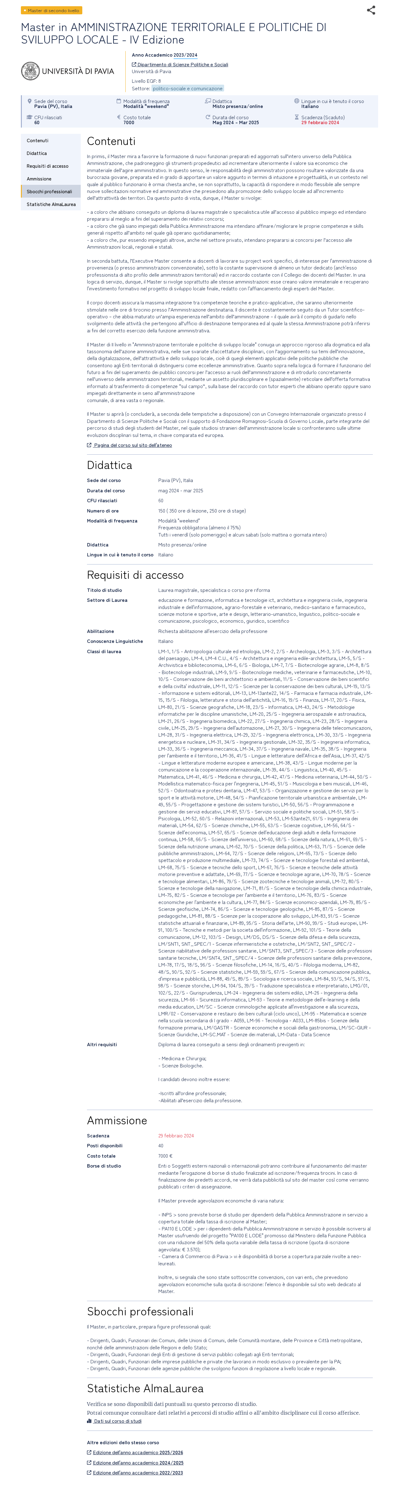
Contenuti (37, 140)
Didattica (37, 153)
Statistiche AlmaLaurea (51, 204)
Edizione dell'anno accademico (138, 1452)
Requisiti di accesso (48, 165)
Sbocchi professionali (49, 191)
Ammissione (39, 178)
